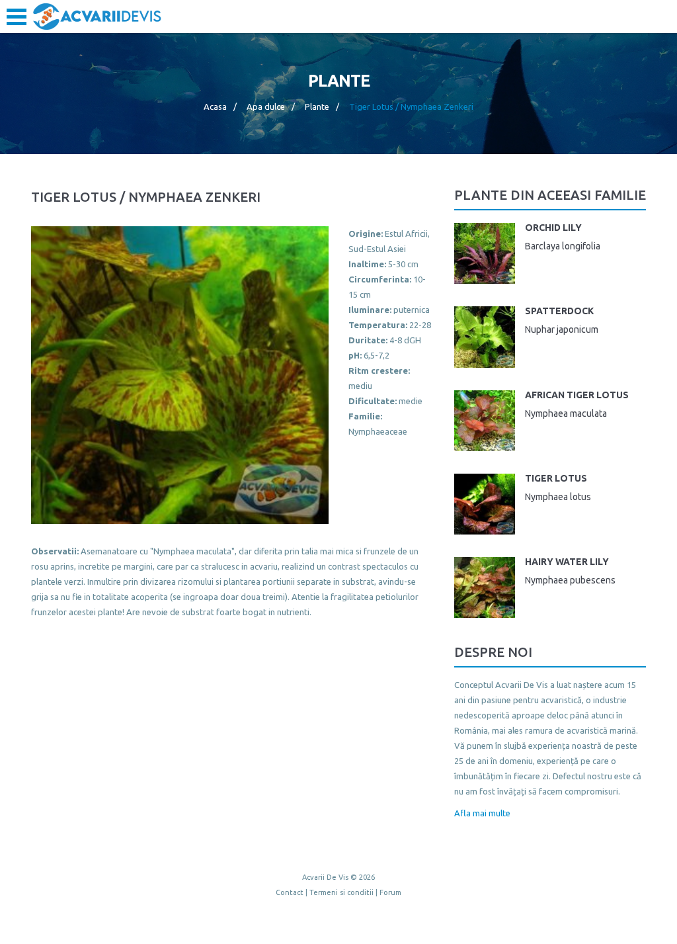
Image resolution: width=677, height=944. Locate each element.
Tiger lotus (556, 478)
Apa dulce (266, 106)
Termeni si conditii (341, 892)
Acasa (215, 106)
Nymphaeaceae (377, 431)
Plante (317, 106)
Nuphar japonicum (561, 329)
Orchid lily (553, 227)
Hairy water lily (567, 561)
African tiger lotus (577, 395)
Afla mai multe (482, 813)
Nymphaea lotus (558, 497)
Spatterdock (559, 311)
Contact (289, 892)
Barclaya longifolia (562, 246)
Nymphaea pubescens (570, 580)
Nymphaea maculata (566, 413)
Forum (390, 892)
